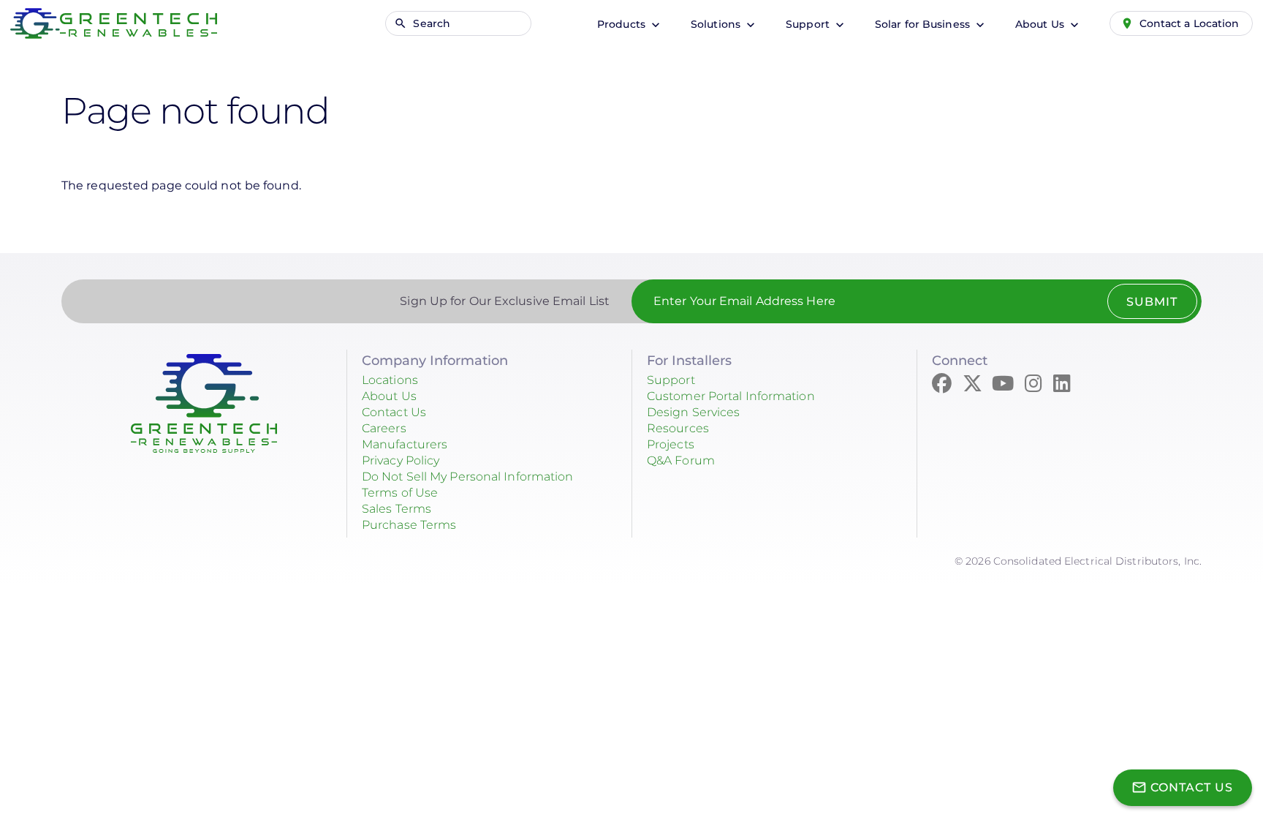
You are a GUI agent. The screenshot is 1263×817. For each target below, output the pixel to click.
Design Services (693, 412)
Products (622, 24)
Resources (678, 428)
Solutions (717, 24)
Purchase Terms (409, 525)
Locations (390, 380)
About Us (1041, 24)
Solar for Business (924, 24)
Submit (1151, 302)
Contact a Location (1189, 23)
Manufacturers (404, 444)
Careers (384, 428)
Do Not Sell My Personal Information (468, 476)
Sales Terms (396, 509)
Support (809, 24)
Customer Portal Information (731, 396)
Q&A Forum (681, 460)
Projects (670, 444)
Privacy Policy (400, 460)
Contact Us (394, 412)
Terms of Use (400, 493)
